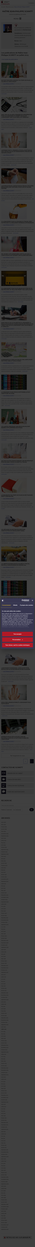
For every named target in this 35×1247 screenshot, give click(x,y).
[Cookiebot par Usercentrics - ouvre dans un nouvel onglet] (22, 600)
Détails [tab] (15, 605)
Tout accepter (18, 634)
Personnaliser (16, 639)
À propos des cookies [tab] (26, 605)
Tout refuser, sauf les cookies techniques (17, 645)
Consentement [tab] (6, 605)
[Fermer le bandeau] (32, 600)
